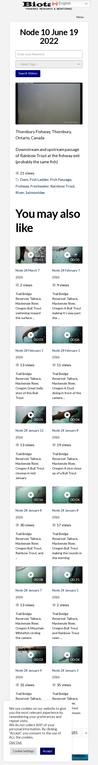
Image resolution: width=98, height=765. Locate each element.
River (19, 192)
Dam (24, 179)
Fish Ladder (39, 179)
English (64, 3)
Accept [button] (47, 751)
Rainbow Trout (62, 186)
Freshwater (39, 186)
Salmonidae (35, 192)
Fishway (22, 186)
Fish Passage (60, 179)
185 (74, 732)
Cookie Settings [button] (23, 751)
